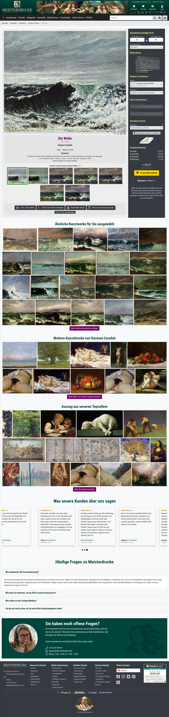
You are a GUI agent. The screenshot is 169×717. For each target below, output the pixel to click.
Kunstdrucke (11, 18)
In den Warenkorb (148, 173)
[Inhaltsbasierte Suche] (159, 17)
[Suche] (154, 17)
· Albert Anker (99, 674)
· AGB (31, 674)
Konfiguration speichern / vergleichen (147, 133)
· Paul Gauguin (77, 674)
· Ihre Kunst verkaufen (58, 671)
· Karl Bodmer (99, 679)
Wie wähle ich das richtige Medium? (21, 600)
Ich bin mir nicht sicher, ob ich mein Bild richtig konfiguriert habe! (34, 608)
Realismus (22, 23)
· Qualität (54, 676)
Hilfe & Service (78, 18)
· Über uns (33, 685)
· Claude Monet (78, 671)
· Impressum (34, 671)
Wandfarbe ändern (77, 208)
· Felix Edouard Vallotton (102, 676)
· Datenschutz (34, 676)
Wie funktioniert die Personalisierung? (22, 572)
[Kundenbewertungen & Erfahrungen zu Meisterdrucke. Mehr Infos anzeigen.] (155, 673)
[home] (3, 17)
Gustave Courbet (33, 23)
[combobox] (146, 47)
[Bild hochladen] (164, 17)
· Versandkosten (57, 674)
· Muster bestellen (57, 687)
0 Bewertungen (70, 212)
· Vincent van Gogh (79, 668)
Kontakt (89, 17)
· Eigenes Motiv (56, 668)
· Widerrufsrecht (35, 679)
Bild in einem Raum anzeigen (102, 208)
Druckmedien (65, 18)
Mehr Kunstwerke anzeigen (84, 489)
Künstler (21, 18)
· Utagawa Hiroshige (79, 679)
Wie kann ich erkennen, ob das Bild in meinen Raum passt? (31, 592)
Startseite (5, 23)
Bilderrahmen (52, 18)
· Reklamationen (35, 682)
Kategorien (31, 18)
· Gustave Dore (77, 682)
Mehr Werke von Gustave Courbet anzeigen (84, 397)
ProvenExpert (18, 540)
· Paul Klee (98, 668)
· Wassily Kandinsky (79, 676)
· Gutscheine (55, 685)
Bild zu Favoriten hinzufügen (52, 208)
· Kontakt (33, 668)
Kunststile (41, 18)
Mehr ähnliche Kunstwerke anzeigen (84, 328)
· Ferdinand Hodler (101, 671)
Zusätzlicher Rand (135, 44)
